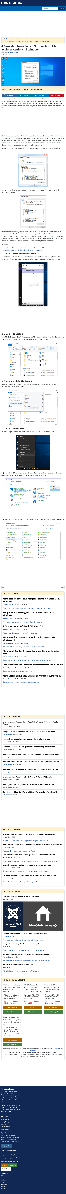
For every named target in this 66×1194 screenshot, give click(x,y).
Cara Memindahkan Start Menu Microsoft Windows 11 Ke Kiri (33, 664)
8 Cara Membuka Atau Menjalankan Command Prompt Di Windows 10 (31, 762)
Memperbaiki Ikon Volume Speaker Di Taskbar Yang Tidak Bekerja (29, 747)
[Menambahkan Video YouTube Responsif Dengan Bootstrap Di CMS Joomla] (23, 882)
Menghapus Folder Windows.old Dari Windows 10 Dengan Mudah (29, 731)
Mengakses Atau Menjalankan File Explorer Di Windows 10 (22, 250)
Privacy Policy (5, 1122)
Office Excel (7, 936)
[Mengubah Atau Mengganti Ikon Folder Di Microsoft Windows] (22, 622)
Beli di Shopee (12, 1007)
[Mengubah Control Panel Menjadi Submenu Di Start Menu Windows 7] (27, 608)
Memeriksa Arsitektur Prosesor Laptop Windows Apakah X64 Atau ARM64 (29, 855)
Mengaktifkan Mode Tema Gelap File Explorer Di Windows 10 (23, 248)
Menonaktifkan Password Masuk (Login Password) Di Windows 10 (29, 638)
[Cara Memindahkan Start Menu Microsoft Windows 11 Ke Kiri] (19, 671)
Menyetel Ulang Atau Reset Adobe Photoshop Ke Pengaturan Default (30, 769)
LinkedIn (3, 1186)
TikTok (3, 1176)
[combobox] (50, 8)
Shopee (4, 1165)
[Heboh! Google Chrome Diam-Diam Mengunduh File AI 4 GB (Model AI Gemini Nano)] (20, 851)
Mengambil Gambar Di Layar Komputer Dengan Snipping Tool (31, 652)
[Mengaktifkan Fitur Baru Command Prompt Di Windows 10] (21, 682)
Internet (5, 727)
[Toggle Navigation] (2, 8)
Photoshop (6, 757)
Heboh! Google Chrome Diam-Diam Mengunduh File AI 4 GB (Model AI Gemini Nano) (32, 844)
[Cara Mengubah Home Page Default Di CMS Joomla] (33, 916)
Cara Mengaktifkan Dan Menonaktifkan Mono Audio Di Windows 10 (30, 792)
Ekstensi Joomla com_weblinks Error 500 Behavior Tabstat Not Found (27, 865)
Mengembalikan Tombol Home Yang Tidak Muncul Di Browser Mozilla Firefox (30, 723)
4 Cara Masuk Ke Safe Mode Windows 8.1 (23, 626)
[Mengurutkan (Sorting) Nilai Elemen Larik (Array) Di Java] (24, 950)
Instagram (4, 1178)
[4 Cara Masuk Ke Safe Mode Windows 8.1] (20, 633)
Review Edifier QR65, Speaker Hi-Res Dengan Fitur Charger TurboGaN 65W (29, 834)
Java (4, 947)
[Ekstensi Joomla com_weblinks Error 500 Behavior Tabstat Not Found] (26, 871)
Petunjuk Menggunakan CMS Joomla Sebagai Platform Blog (26, 739)
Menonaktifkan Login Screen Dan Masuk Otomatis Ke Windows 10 (26, 954)
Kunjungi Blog (6, 1146)
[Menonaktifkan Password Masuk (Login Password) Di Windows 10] (23, 647)
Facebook (4, 1180)
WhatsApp (4, 1184)
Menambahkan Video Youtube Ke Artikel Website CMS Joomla (27, 777)
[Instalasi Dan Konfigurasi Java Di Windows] (21, 971)
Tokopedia (13, 1165)
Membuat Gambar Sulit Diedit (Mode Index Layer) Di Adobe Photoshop (31, 754)
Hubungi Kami (5, 1129)
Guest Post (4, 1124)
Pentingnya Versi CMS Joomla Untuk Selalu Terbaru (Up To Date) (28, 784)
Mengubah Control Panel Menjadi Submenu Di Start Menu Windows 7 (31, 600)
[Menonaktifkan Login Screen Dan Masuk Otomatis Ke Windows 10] (27, 960)
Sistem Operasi (8, 957)
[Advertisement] (33, 24)
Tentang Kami (5, 1119)
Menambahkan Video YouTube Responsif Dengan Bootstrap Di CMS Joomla (29, 875)
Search (62, 9)
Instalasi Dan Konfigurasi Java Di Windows (18, 964)
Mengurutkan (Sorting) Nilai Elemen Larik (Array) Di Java (23, 944)
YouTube (3, 1188)
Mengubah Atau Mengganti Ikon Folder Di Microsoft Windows (29, 613)
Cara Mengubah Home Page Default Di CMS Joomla (21, 896)
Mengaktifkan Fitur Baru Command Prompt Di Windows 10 (32, 675)
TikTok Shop (5, 1169)
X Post (2, 1182)
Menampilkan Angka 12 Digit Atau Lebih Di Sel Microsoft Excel (25, 934)
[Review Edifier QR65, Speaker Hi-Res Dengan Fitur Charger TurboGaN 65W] (25, 841)
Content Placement (6, 1126)
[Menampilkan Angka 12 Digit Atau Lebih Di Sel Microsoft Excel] (23, 940)
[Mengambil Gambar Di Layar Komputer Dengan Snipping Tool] (27, 660)
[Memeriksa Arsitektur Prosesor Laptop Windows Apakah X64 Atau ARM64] (30, 861)
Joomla (5, 899)
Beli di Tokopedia (12, 1012)
